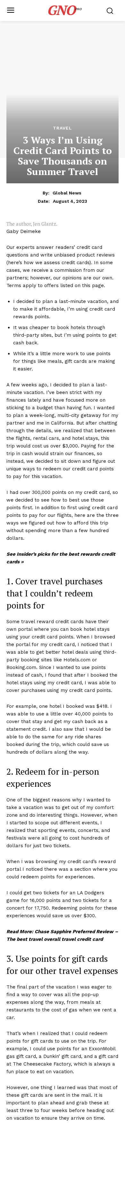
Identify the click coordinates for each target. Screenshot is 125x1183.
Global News (67, 192)
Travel (62, 128)
